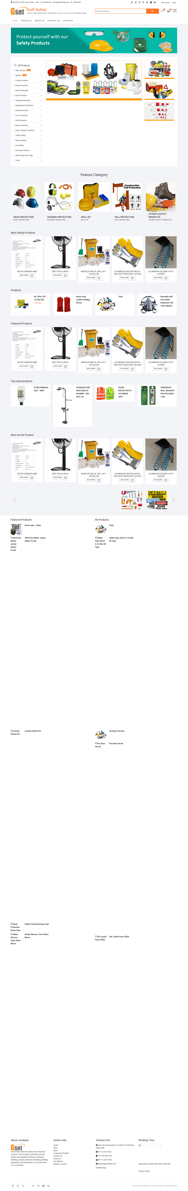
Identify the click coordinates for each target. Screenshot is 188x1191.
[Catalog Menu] (29, 62)
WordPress (173, 1186)
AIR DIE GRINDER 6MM (27, 271)
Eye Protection (21, 95)
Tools (17, 160)
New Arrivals (20, 70)
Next (173, 500)
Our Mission (58, 1161)
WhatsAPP (77, 2)
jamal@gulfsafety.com (61, 2)
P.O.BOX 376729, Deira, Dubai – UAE (26, 2)
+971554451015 (46, 2)
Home (15, 21)
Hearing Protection (22, 100)
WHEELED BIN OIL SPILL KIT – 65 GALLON (94, 272)
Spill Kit (18, 75)
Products (26, 21)
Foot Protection (21, 115)
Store (55, 1151)
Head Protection (21, 90)
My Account (166, 2)
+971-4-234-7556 (104, 1152)
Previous (15, 500)
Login (174, 2)
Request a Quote (60, 1164)
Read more (24, 275)
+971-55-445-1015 (104, 1156)
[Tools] (132, 492)
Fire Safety (19, 145)
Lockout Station (21, 80)
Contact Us (53, 21)
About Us (39, 21)
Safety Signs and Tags (24, 155)
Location (68, 21)
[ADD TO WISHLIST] (32, 275)
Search (152, 11)
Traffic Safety (20, 135)
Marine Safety (20, 140)
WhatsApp (101, 1168)
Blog (55, 1148)
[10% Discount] (94, 62)
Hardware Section (22, 150)
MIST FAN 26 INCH (60, 271)
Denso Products (21, 85)
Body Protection (21, 125)
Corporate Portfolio (61, 1153)
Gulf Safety (37, 10)
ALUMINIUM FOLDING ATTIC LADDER (161, 272)
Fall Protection (21, 120)
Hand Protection (21, 110)
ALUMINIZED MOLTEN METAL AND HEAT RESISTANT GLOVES (127, 272)
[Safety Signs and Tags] (157, 492)
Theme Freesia (156, 1186)
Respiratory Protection (24, 105)
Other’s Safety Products (24, 130)
